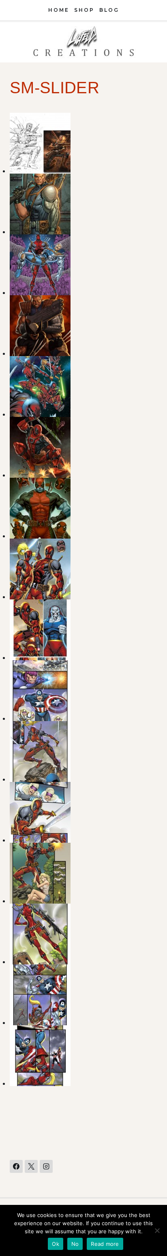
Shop (84, 10)
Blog (109, 10)
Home (58, 10)
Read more (105, 1244)
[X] (31, 1166)
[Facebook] (16, 1166)
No (75, 1244)
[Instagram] (46, 1166)
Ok (55, 1244)
